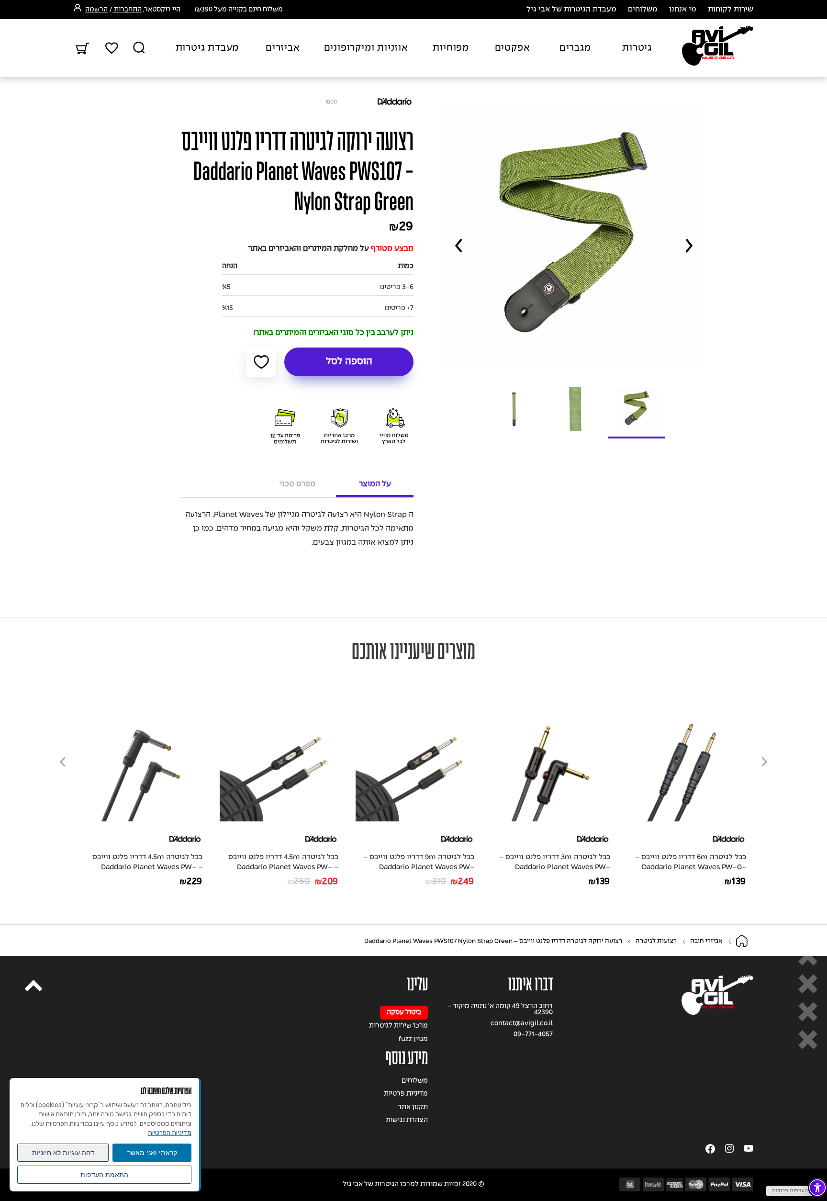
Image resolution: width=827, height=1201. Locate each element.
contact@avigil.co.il (522, 1024)
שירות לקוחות (730, 9)
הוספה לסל (349, 362)
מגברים (575, 48)
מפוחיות (451, 48)
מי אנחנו (682, 9)
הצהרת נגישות (407, 1120)
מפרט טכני (297, 484)
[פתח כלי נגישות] (817, 1187)
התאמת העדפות (104, 1175)
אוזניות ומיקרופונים (366, 48)
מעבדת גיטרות (207, 48)
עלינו (417, 984)
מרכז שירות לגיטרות (398, 1026)
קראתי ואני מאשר (152, 1152)
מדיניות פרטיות (406, 1094)
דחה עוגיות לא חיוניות (63, 1152)
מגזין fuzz (413, 1039)
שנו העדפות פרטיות (794, 1191)
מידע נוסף (407, 1058)
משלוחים (643, 9)
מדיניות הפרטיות (169, 1133)
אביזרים (283, 48)
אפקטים (512, 48)
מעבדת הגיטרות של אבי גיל (571, 9)
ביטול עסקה (404, 1013)
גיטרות (637, 48)
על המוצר (375, 484)
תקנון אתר (413, 1107)
